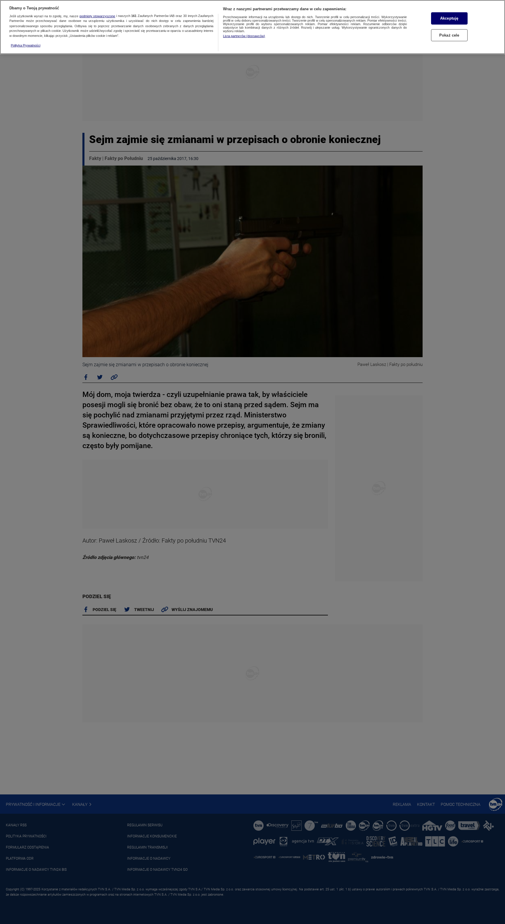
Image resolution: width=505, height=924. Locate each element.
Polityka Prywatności (25, 45)
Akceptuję (449, 18)
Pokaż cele (449, 35)
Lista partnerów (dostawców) (244, 36)
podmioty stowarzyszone (97, 16)
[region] (252, 27)
